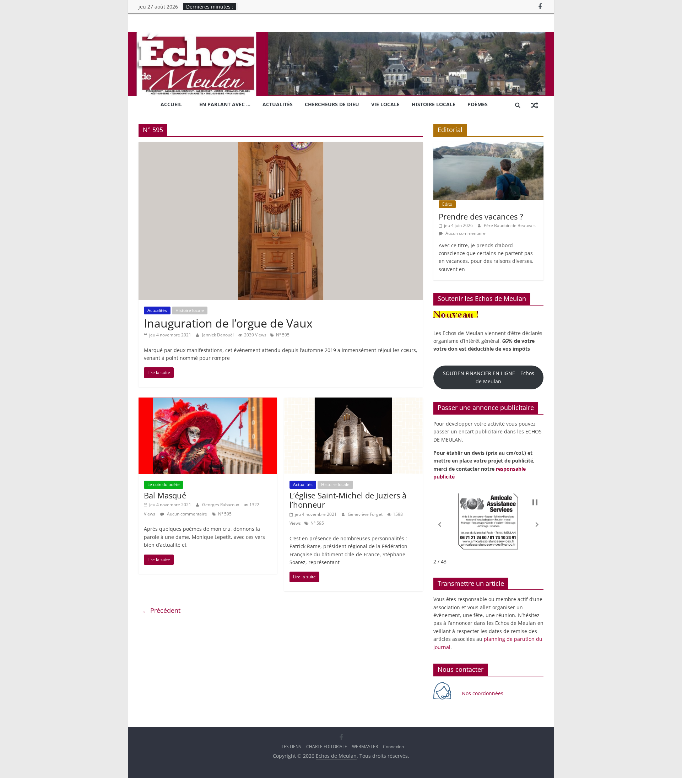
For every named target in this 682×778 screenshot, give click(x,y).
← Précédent (161, 610)
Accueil (171, 104)
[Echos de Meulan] (341, 36)
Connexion (393, 747)
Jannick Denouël (218, 335)
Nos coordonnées (483, 693)
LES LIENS (291, 747)
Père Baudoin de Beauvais (510, 225)
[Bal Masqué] (208, 402)
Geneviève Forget (366, 514)
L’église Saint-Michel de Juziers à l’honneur (347, 500)
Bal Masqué (165, 495)
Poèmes (477, 104)
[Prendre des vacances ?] (488, 145)
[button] (440, 524)
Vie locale (385, 104)
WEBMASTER (365, 747)
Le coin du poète (163, 484)
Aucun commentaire (186, 514)
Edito (447, 204)
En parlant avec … (224, 104)
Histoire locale (433, 104)
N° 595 (282, 335)
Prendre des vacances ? (481, 216)
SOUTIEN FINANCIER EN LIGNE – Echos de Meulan (488, 377)
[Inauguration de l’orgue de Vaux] (281, 146)
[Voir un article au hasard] (534, 105)
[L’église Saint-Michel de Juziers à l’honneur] (353, 402)
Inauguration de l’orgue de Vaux (228, 323)
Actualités (277, 104)
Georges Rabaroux (221, 505)
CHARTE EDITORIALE (326, 747)
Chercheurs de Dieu (332, 104)
